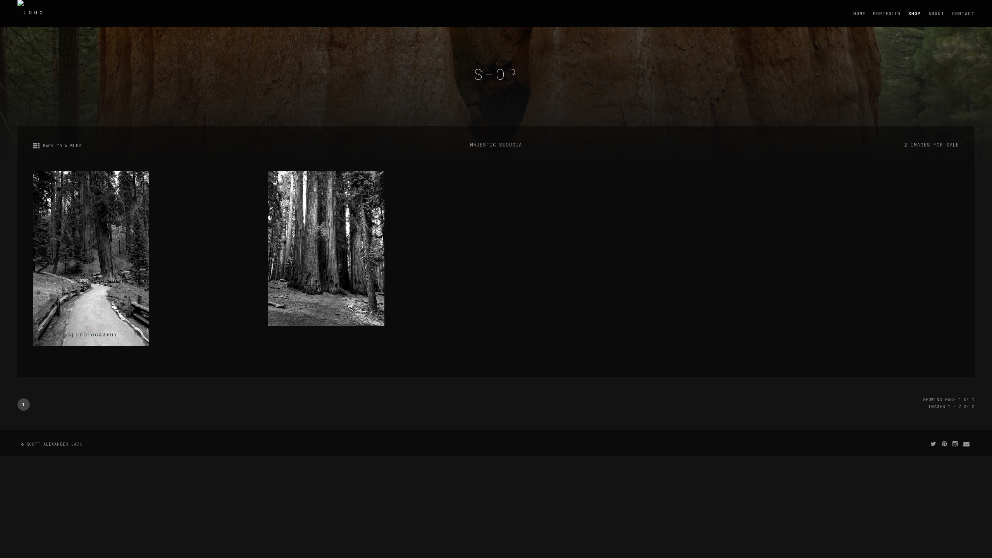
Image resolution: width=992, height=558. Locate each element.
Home (859, 13)
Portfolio (887, 13)
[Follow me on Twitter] (933, 443)
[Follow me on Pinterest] (944, 443)
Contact (963, 13)
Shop (914, 13)
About (936, 13)
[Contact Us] (966, 443)
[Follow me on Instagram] (955, 443)
